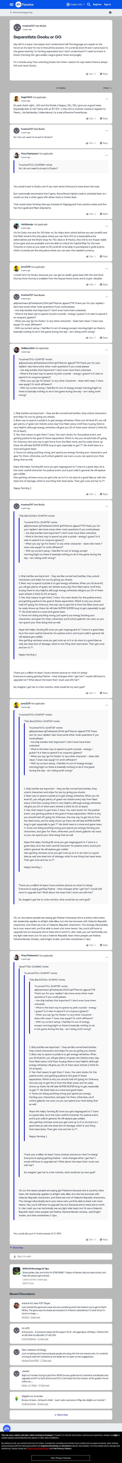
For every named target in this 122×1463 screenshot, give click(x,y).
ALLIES (25, 1328)
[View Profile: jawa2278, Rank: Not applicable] (16, 269)
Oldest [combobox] (107, 88)
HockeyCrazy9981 (30, 1360)
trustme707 (28, 26)
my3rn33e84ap (29, 1339)
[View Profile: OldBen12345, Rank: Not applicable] (16, 350)
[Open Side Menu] (11, 4)
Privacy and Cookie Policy (38, 1449)
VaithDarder (27, 224)
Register (97, 4)
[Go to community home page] (24, 4)
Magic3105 (26, 97)
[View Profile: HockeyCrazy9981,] (16, 1352)
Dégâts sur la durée (32, 1396)
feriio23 (25, 1317)
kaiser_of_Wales (29, 1385)
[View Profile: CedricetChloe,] (16, 1398)
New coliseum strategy (34, 1349)
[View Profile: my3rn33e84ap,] (16, 1330)
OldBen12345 (28, 348)
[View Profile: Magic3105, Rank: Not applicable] (16, 99)
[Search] (89, 4)
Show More (18, 1247)
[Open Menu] (110, 12)
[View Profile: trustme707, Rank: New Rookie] (17, 27)
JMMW (25, 1371)
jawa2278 (25, 266)
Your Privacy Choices (61, 1458)
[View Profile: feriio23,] (16, 1306)
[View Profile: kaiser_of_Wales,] (16, 1374)
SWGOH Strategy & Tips (23, 12)
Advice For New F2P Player (36, 1303)
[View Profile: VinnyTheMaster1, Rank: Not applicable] (16, 155)
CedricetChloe (29, 1404)
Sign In (107, 4)
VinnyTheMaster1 (30, 153)
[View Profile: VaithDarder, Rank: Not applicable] (16, 226)
